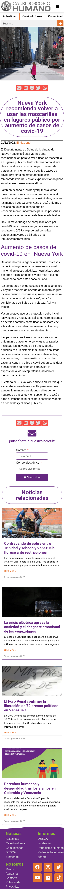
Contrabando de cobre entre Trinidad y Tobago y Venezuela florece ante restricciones (29, 547)
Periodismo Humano (51, 847)
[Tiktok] (58, 877)
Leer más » (10, 571)
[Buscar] (60, 23)
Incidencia (44, 843)
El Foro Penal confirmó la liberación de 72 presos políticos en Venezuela (31, 705)
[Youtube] (37, 877)
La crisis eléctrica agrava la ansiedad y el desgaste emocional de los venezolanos (32, 626)
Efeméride (12, 856)
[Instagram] (48, 867)
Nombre (21, 450)
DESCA (11, 852)
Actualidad (10, 16)
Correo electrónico (28, 462)
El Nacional (23, 142)
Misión (10, 869)
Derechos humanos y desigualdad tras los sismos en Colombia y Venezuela (30, 788)
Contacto (11, 878)
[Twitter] (58, 867)
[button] (58, 6)
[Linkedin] (48, 877)
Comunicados (14, 847)
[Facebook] (37, 867)
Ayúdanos (12, 873)
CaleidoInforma (32, 16)
